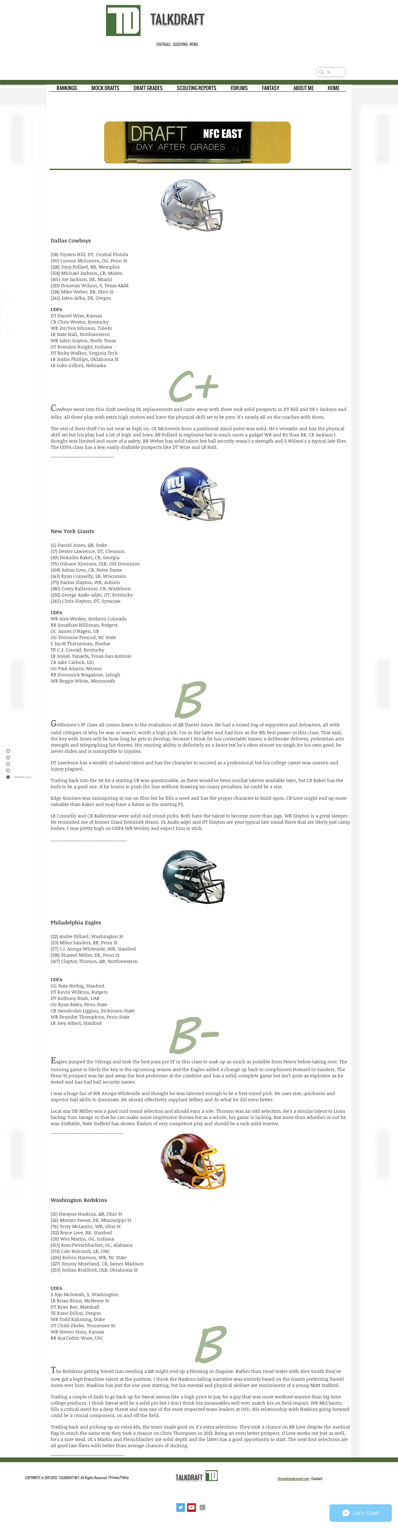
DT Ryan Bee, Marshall (75, 1307)
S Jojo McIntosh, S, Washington (84, 1294)
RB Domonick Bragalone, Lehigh (85, 674)
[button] (66, 90)
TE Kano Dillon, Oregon (76, 1313)
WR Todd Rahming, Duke (78, 1319)
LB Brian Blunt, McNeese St (80, 1300)
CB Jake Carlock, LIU (72, 662)
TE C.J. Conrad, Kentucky (77, 650)
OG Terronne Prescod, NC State (83, 637)
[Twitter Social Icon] (180, 1507)
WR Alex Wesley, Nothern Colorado (89, 618)
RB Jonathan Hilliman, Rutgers (84, 625)
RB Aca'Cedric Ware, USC (77, 1338)
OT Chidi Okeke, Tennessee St (83, 1325)
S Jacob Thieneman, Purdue (80, 643)
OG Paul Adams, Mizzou (76, 668)
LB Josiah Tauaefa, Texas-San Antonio (91, 656)
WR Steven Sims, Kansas (77, 1331)
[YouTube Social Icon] (191, 1507)
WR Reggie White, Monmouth (83, 681)
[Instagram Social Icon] (202, 1507)
